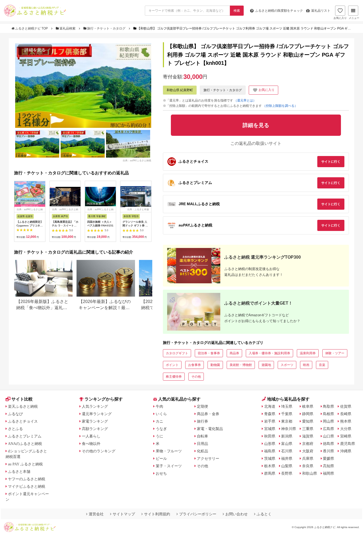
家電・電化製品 (210, 429)
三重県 (307, 429)
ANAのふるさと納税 (25, 443)
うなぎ (161, 429)
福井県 (286, 458)
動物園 (215, 365)
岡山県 (328, 421)
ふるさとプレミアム (24, 436)
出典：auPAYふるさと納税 (137, 160)
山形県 (269, 443)
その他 (196, 376)
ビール (161, 458)
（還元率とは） (245, 100)
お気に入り (340, 17)
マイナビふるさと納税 (26, 486)
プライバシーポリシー (197, 514)
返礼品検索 (67, 28)
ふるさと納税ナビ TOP (31, 28)
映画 (306, 365)
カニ (159, 421)
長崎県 (345, 414)
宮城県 (269, 429)
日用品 (202, 443)
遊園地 (266, 365)
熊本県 (345, 421)
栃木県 (269, 466)
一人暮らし (91, 436)
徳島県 (328, 443)
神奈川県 (288, 429)
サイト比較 (22, 399)
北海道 (269, 406)
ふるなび (15, 414)
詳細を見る (35, 50)
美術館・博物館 (241, 365)
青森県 (269, 414)
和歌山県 (309, 473)
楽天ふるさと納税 (23, 406)
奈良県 (307, 466)
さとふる (15, 429)
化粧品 (202, 451)
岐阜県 (307, 406)
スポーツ (287, 365)
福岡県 (328, 473)
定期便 (202, 406)
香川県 (328, 451)
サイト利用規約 (157, 514)
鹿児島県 (347, 443)
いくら (161, 414)
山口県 (328, 436)
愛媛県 (328, 458)
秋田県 (269, 436)
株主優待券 (174, 376)
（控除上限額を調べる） (280, 106)
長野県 (286, 473)
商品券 (234, 353)
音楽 (322, 365)
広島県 (328, 429)
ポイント (172, 365)
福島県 (269, 451)
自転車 (202, 436)
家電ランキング (95, 421)
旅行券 (202, 421)
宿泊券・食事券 (209, 353)
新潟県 (286, 436)
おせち (161, 473)
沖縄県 (345, 451)
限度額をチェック (279, 10)
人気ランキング (95, 406)
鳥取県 (328, 406)
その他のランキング (98, 451)
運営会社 (96, 514)
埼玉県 (286, 406)
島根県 (328, 414)
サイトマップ (124, 514)
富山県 (286, 443)
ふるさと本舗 (19, 471)
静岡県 (307, 414)
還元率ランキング (97, 414)
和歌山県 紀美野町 (180, 90)
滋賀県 (307, 436)
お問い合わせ (236, 514)
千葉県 (286, 414)
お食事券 (194, 365)
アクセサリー (208, 458)
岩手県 (269, 421)
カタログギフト (177, 353)
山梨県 (286, 466)
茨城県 (269, 458)
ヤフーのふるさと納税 (26, 479)
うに (159, 436)
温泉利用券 (308, 353)
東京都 (286, 421)
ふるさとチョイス (23, 421)
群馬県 (269, 473)
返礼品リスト (320, 10)
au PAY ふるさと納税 (25, 464)
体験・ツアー (334, 353)
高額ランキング (95, 429)
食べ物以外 (91, 443)
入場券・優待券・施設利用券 (269, 353)
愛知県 (307, 421)
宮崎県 (345, 436)
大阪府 (307, 451)
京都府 (307, 443)
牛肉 (159, 406)
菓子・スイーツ (169, 466)
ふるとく (264, 514)
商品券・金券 (208, 414)
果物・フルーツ (169, 451)
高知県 (328, 466)
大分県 (345, 429)
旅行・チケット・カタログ (106, 28)
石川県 (286, 451)
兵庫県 (307, 458)
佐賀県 (345, 406)
